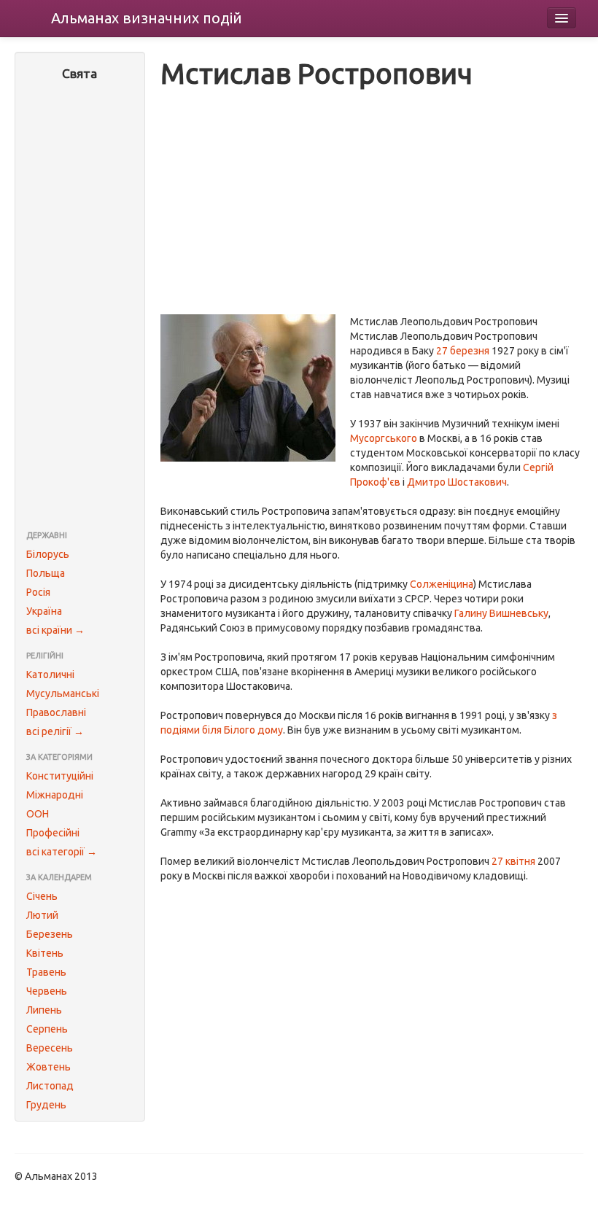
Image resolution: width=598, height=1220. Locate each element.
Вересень (49, 1048)
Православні (56, 712)
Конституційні (59, 776)
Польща (45, 573)
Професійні (52, 833)
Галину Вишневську (501, 613)
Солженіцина (441, 584)
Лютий (42, 915)
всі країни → (55, 630)
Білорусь (47, 554)
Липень (44, 1010)
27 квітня (513, 861)
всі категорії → (61, 852)
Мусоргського (383, 438)
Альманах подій (146, 17)
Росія (38, 592)
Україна (44, 611)
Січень (42, 896)
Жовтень (48, 1067)
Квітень (44, 953)
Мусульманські (62, 693)
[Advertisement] (80, 307)
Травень (46, 972)
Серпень (47, 1029)
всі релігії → (55, 731)
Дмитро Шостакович (457, 482)
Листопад (50, 1086)
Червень (46, 991)
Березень (49, 934)
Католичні (50, 674)
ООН (37, 814)
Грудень (46, 1105)
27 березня (462, 351)
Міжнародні (54, 795)
